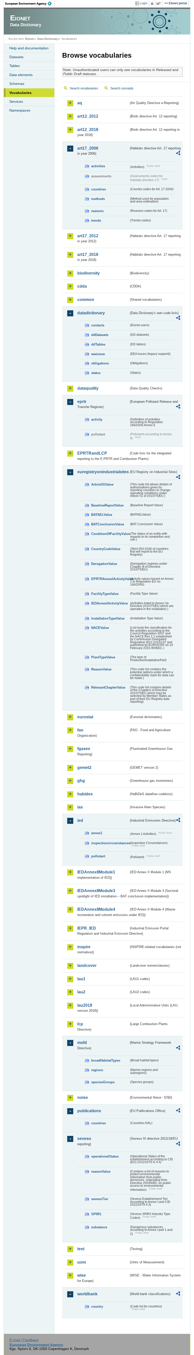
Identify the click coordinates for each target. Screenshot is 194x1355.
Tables (14, 66)
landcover (86, 965)
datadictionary (91, 313)
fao (80, 730)
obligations (100, 363)
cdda (82, 286)
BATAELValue (101, 515)
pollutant (98, 856)
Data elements (21, 75)
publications (89, 1111)
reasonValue (100, 1171)
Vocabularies (20, 93)
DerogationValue (104, 564)
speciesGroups (103, 1082)
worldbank (87, 1294)
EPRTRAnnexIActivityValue (110, 579)
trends (96, 220)
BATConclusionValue (107, 524)
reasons (97, 211)
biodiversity (88, 273)
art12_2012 (87, 116)
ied (80, 820)
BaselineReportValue (107, 505)
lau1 (81, 979)
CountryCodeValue (105, 549)
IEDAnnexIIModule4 (96, 909)
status (96, 373)
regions (97, 1070)
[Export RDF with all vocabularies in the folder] (178, 154)
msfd (82, 1042)
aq (79, 103)
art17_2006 (87, 148)
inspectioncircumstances (110, 843)
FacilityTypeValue (104, 594)
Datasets (16, 57)
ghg (81, 780)
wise (81, 1275)
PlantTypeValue (103, 657)
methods (98, 199)
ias (80, 807)
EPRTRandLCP (92, 453)
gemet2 (84, 767)
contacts (97, 325)
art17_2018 (87, 254)
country (97, 1306)
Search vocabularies (84, 88)
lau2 (81, 992)
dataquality (88, 388)
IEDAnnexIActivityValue (109, 603)
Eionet (29, 38)
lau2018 (84, 1005)
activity (96, 419)
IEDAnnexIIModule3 (96, 891)
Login (144, 3)
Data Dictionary (47, 38)
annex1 (96, 833)
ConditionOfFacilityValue (110, 534)
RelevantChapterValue (108, 687)
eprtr (81, 401)
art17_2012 (87, 236)
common (85, 299)
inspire (83, 947)
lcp (80, 1024)
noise (82, 1097)
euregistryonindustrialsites (103, 472)
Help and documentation (28, 48)
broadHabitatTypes (105, 1060)
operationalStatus (105, 1156)
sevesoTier (99, 1199)
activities (98, 166)
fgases (83, 749)
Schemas (16, 84)
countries (98, 189)
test (80, 1249)
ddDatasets (99, 335)
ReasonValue (101, 669)
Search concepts (121, 88)
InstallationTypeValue (108, 618)
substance (99, 1227)
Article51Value (102, 484)
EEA (30, 3)
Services (16, 101)
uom (81, 1262)
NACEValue (100, 628)
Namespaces (19, 110)
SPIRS (96, 1214)
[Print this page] (153, 3)
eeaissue (98, 354)
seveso (84, 1138)
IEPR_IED (86, 928)
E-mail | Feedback (24, 1340)
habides (85, 794)
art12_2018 (87, 129)
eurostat (85, 717)
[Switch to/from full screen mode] (159, 3)
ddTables (98, 344)
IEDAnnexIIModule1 (96, 872)
